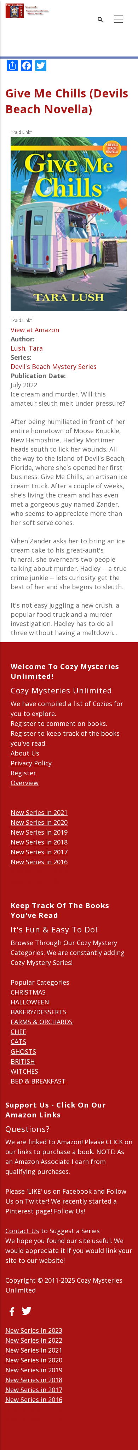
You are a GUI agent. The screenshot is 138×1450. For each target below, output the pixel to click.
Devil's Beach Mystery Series (54, 366)
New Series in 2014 (39, 881)
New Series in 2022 (33, 1340)
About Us (25, 753)
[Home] (27, 11)
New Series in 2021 (39, 812)
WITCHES (24, 1071)
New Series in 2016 (39, 862)
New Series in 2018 (39, 842)
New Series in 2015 (39, 871)
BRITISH (23, 1061)
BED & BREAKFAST (38, 1081)
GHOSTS (23, 1051)
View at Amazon (35, 330)
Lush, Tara (27, 348)
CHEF (18, 1031)
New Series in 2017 (39, 852)
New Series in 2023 (33, 1330)
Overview (25, 782)
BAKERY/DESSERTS (39, 1012)
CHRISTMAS (28, 992)
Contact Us (22, 1231)
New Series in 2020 (39, 822)
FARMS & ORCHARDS (42, 1022)
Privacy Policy (31, 763)
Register (23, 773)
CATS (18, 1041)
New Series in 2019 (39, 832)
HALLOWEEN (30, 1002)
